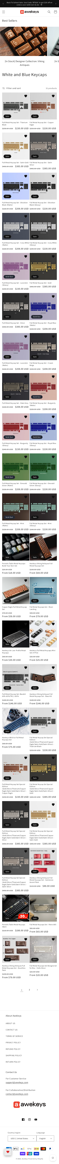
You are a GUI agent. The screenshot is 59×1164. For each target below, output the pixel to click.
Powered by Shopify (35, 1159)
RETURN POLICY (13, 1062)
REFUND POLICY (13, 1049)
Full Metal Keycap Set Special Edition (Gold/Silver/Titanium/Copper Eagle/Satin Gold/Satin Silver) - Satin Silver (14, 882)
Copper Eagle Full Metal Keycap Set (14, 608)
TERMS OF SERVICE (14, 1036)
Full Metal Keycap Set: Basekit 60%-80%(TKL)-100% (14, 695)
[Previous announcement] (3, 4)
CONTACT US (11, 1029)
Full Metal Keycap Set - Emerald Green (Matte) (14, 484)
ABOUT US (10, 1023)
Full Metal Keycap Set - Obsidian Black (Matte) (15, 203)
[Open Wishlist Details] (7, 1151)
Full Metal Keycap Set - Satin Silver (41, 163)
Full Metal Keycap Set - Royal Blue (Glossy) (43, 444)
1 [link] (21, 990)
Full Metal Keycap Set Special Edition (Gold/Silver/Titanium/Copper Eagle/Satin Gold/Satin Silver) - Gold (42, 788)
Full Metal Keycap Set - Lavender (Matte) (15, 364)
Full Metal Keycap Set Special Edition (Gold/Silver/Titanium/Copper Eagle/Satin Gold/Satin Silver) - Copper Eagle (14, 788)
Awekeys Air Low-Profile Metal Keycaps (14, 651)
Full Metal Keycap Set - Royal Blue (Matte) (43, 324)
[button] (3, 12)
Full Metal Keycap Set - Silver (13, 323)
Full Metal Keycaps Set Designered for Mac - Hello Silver (43, 967)
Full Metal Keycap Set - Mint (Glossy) (41, 524)
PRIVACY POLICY (13, 1042)
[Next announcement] (56, 4)
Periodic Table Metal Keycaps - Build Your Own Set (14, 564)
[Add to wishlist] (26, 96)
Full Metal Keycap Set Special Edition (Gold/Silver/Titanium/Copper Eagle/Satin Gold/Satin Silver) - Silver (14, 835)
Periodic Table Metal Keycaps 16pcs (13, 925)
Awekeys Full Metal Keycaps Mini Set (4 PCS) (43, 651)
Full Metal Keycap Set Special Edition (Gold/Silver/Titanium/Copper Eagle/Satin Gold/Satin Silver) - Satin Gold (42, 835)
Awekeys (25, 1159)
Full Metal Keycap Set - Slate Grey (15, 403)
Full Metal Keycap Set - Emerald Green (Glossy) (42, 484)
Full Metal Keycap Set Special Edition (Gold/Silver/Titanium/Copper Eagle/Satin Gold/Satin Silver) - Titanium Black (42, 741)
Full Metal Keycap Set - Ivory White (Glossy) (43, 244)
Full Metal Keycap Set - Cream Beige (41, 364)
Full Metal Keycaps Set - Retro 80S (43, 924)
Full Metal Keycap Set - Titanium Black (14, 123)
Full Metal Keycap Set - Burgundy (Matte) (43, 404)
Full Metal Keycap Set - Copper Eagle (42, 123)
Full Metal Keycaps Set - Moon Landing (41, 608)
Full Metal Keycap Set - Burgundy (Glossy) (15, 444)
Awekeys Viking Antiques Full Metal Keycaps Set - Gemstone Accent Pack (41, 880)
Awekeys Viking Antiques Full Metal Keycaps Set (41, 564)
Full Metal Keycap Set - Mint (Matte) (13, 524)
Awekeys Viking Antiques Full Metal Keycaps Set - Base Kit (41, 695)
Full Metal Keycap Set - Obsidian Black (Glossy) (42, 203)
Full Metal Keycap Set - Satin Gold (15, 162)
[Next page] (37, 990)
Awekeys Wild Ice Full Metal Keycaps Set (13, 738)
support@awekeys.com (17, 1082)
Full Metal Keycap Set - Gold (41, 283)
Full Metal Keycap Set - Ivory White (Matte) (15, 244)
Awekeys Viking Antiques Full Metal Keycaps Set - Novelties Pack (13, 968)
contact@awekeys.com (17, 1094)
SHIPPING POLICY (14, 1055)
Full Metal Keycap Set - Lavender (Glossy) (15, 284)
